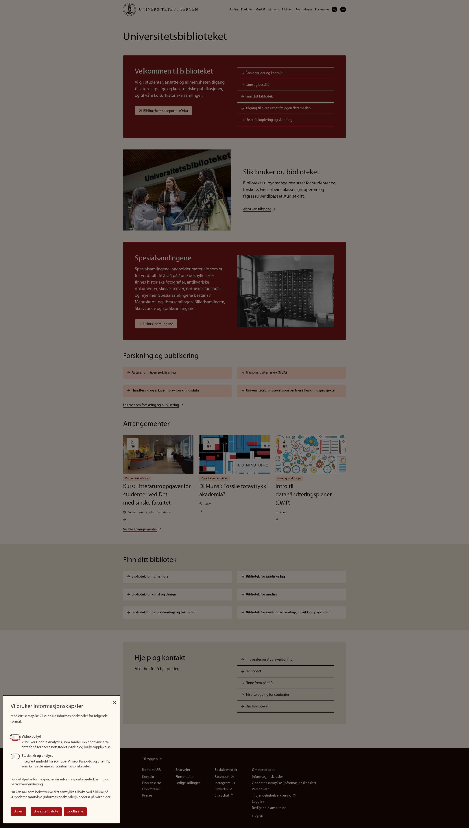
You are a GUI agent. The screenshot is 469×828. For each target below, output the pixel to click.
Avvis (18, 811)
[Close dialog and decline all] (114, 700)
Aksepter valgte (46, 811)
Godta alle (75, 811)
